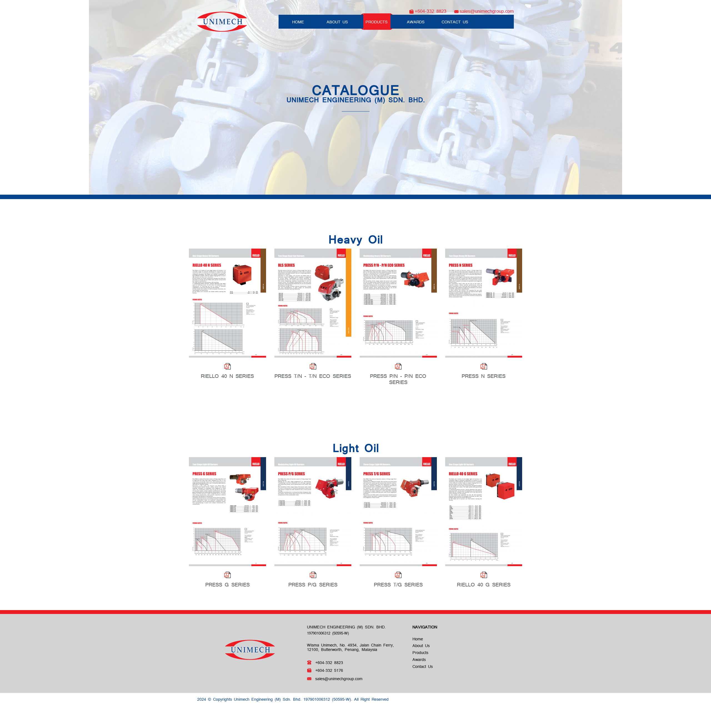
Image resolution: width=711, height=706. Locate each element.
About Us (337, 22)
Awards (416, 22)
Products (376, 22)
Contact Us (455, 22)
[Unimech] (222, 21)
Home (298, 22)
